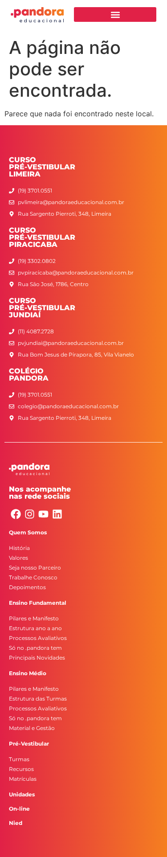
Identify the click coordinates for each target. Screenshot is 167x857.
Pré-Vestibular (29, 743)
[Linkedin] (57, 514)
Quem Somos (28, 532)
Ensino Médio (27, 673)
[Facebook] (16, 514)
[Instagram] (30, 514)
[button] (115, 14)
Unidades (22, 794)
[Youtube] (43, 514)
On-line (19, 808)
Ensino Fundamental (37, 602)
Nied (15, 823)
